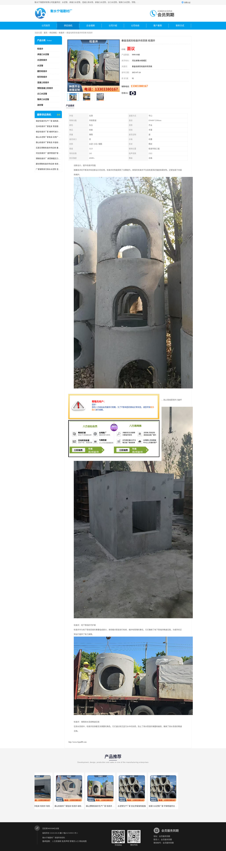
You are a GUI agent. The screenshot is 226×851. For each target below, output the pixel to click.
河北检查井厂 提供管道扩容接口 (48, 153)
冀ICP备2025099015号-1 (69, 833)
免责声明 (65, 841)
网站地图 (83, 841)
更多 (59, 115)
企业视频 (90, 25)
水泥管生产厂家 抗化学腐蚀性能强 (81, 806)
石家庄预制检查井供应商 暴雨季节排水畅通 (48, 148)
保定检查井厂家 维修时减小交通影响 (48, 132)
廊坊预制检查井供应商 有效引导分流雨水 (48, 164)
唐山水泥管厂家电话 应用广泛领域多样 (48, 137)
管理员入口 (74, 841)
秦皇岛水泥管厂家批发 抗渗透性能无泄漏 (146, 806)
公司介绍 (113, 25)
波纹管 (40, 105)
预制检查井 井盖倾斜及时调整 (175, 806)
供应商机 (68, 25)
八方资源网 (56, 841)
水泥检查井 (42, 60)
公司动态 (135, 25)
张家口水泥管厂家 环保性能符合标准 (113, 806)
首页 (45, 33)
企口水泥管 (42, 94)
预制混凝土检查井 (45, 88)
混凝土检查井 (43, 82)
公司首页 (46, 25)
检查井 (61, 33)
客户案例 (157, 25)
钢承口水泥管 (43, 99)
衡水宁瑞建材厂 (48, 838)
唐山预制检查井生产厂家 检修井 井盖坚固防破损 (55, 806)
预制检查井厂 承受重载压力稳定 (48, 159)
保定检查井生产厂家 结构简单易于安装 (48, 121)
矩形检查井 (42, 77)
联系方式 (180, 25)
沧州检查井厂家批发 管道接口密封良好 (48, 126)
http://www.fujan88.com (78, 742)
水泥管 (40, 66)
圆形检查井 (42, 71)
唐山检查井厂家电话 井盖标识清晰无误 (48, 142)
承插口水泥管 (43, 54)
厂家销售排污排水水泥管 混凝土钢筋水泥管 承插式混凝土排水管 (48, 169)
